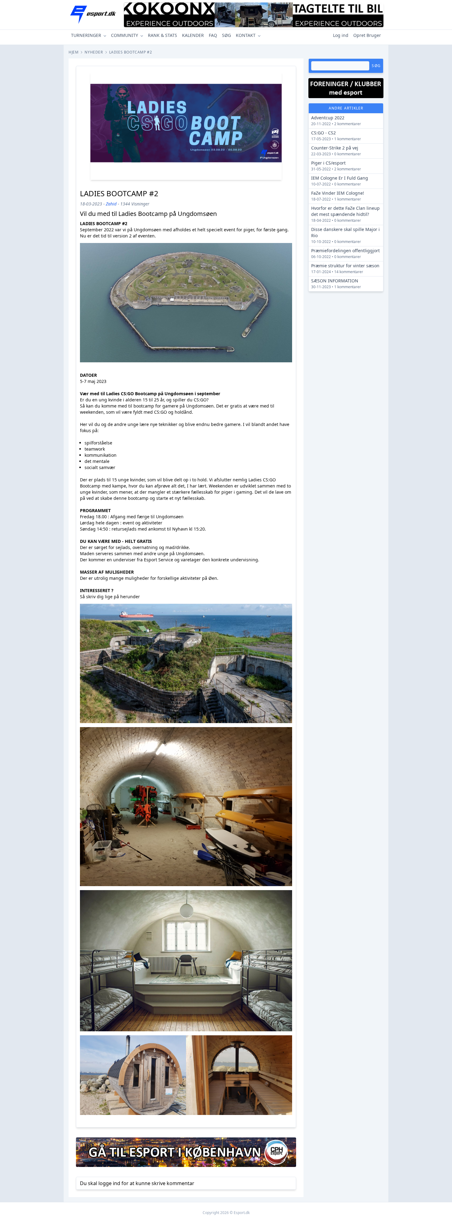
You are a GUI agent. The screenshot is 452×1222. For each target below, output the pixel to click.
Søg (376, 65)
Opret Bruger (367, 35)
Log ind (340, 35)
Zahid (111, 204)
